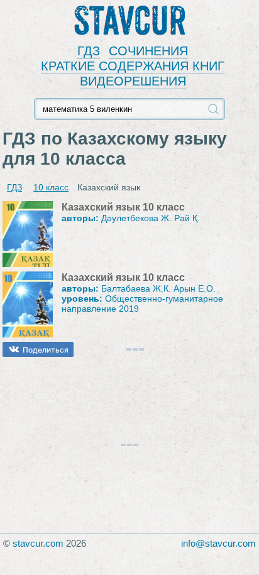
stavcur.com (38, 543)
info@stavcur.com (218, 543)
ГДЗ (88, 51)
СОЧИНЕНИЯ (148, 51)
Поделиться (46, 349)
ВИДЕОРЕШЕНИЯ (133, 81)
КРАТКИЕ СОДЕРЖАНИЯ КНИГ (132, 66)
